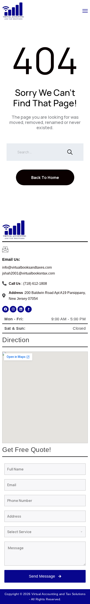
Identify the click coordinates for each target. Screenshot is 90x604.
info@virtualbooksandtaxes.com (27, 267)
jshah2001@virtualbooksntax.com (28, 273)
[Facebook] (5, 309)
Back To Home (45, 177)
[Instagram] (13, 309)
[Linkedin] (20, 309)
